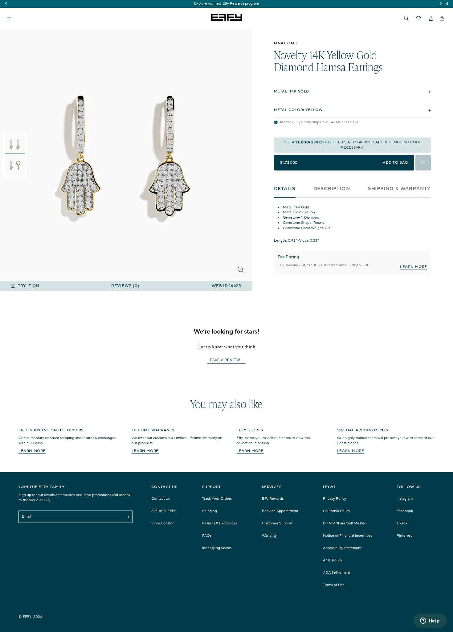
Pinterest (404, 535)
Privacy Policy (334, 498)
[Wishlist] (418, 18)
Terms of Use (334, 585)
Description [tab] (331, 189)
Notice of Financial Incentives (347, 535)
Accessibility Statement (342, 548)
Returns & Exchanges (219, 523)
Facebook (405, 511)
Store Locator (162, 523)
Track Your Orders (217, 498)
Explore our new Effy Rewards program (223, 3)
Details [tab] (285, 189)
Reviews (125, 286)
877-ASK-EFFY (164, 511)
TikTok (402, 523)
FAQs (206, 535)
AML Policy (332, 560)
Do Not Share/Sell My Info (344, 523)
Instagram (405, 498)
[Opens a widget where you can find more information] (430, 621)
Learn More (413, 267)
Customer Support (277, 523)
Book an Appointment (280, 511)
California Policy (336, 511)
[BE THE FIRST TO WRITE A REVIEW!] (226, 371)
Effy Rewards (273, 498)
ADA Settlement (336, 572)
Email (26, 516)
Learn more (32, 451)
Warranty (269, 535)
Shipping (209, 511)
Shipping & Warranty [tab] (399, 189)
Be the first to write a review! (226, 360)
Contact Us (160, 498)
